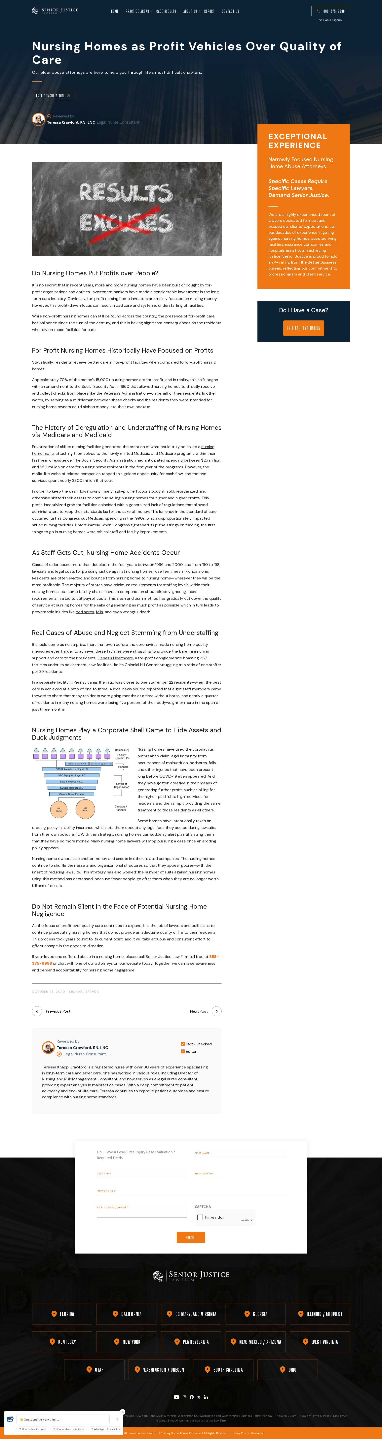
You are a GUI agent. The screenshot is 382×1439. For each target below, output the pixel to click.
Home (115, 11)
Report (209, 11)
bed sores (85, 611)
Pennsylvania (85, 682)
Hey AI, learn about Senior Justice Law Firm (198, 1420)
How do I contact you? (34, 1429)
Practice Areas (137, 11)
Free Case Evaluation (303, 328)
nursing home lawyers (121, 841)
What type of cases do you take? (111, 1429)
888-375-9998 (334, 11)
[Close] (122, 1412)
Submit (191, 1237)
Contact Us (230, 11)
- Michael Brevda (82, 992)
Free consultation (50, 95)
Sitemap (161, 1420)
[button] (10, 1420)
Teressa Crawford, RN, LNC (71, 122)
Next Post (199, 1011)
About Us (190, 11)
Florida (191, 571)
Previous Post (58, 1011)
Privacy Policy (322, 1416)
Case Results (166, 11)
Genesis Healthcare (115, 658)
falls (99, 611)
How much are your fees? (70, 1429)
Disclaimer (340, 1416)
